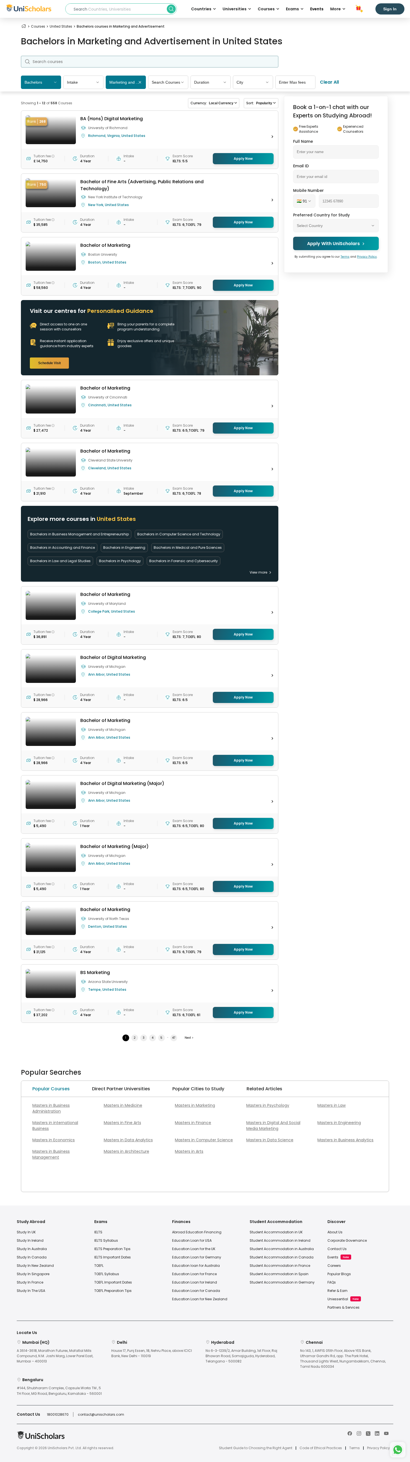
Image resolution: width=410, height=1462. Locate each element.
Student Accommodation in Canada (281, 1257)
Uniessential (337, 1299)
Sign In (390, 9)
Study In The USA (31, 1290)
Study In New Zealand (35, 1265)
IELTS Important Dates (112, 1257)
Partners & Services (343, 1307)
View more (258, 572)
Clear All (329, 82)
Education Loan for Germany (196, 1257)
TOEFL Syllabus (106, 1274)
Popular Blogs (339, 1274)
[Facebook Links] (350, 1433)
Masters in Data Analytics (128, 1140)
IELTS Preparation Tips (112, 1248)
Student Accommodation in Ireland (280, 1240)
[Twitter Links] (368, 1433)
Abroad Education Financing (196, 1232)
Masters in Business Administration (51, 1108)
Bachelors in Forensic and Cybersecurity (183, 561)
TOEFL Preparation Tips (113, 1290)
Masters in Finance (193, 1122)
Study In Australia (32, 1248)
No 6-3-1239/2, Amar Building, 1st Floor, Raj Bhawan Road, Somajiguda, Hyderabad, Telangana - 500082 (241, 1356)
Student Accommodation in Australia (282, 1248)
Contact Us (337, 1248)
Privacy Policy (367, 257)
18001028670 (58, 1414)
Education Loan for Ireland (194, 1282)
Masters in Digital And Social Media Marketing (273, 1125)
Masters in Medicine (123, 1105)
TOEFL (98, 1265)
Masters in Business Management (51, 1154)
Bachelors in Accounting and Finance (62, 547)
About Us (335, 1232)
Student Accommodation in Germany (282, 1282)
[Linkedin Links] (377, 1433)
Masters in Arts (189, 1151)
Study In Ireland (30, 1240)
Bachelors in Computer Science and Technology (178, 534)
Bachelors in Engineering (124, 547)
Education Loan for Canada (196, 1290)
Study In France (30, 1282)
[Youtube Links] (386, 1433)
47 (173, 1038)
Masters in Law (331, 1105)
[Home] (23, 26)
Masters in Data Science (269, 1140)
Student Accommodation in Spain (279, 1274)
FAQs (331, 1282)
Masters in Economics (53, 1140)
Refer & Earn (337, 1290)
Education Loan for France (194, 1274)
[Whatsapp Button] (398, 1450)
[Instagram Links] (359, 1433)
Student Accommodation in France (280, 1265)
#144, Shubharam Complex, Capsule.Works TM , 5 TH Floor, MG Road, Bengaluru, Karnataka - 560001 (59, 1391)
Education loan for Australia (196, 1265)
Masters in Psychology (267, 1105)
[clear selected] (140, 82)
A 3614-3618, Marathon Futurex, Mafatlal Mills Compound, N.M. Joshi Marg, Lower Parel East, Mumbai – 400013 (55, 1356)
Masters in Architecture (126, 1151)
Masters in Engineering (339, 1122)
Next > (189, 1038)
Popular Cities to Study (198, 1089)
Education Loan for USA (192, 1240)
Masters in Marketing (195, 1105)
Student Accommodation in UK (276, 1232)
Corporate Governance (347, 1240)
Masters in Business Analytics (345, 1140)
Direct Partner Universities (121, 1089)
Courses (38, 26)
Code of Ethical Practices (321, 1448)
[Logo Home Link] (41, 1438)
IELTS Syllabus (106, 1240)
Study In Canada (32, 1257)
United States (61, 26)
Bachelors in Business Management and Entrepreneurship (79, 534)
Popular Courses (51, 1089)
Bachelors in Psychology (120, 561)
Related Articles (264, 1089)
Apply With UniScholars (333, 243)
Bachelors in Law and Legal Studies (60, 561)
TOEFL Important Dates (113, 1282)
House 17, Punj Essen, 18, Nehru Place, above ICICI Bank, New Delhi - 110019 (151, 1353)
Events (317, 9)
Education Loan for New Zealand (199, 1299)
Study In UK (26, 1232)
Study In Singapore (33, 1274)
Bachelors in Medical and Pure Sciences (188, 547)
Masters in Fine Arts (122, 1122)
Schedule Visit (49, 363)
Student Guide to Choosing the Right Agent (255, 1448)
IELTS (98, 1232)
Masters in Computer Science (204, 1140)
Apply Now (243, 158)
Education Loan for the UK (193, 1248)
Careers (334, 1265)
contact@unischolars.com (101, 1414)
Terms (345, 257)
